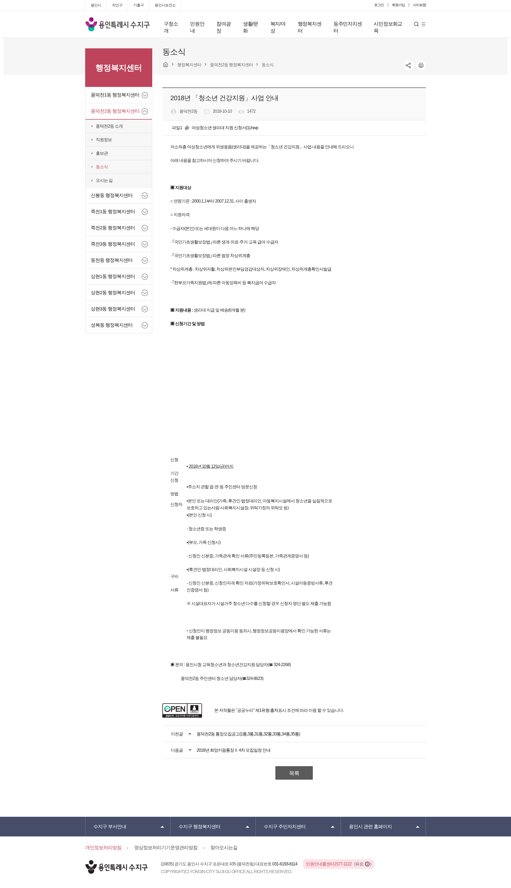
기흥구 (138, 5)
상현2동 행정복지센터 (113, 292)
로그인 (379, 5)
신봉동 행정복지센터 (112, 195)
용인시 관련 (370, 826)
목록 (294, 773)
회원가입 (398, 5)
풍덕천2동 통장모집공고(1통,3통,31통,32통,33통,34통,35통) (248, 734)
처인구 (117, 5)
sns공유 (409, 65)
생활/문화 (250, 27)
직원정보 (104, 139)
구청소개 (171, 27)
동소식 (102, 167)
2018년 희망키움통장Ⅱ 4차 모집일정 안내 (233, 750)
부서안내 (109, 826)
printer (421, 65)
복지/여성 (278, 27)
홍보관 (102, 153)
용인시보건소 (165, 5)
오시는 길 (104, 180)
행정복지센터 (310, 27)
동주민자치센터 (347, 27)
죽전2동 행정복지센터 (113, 227)
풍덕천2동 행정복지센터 (115, 111)
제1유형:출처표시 (270, 710)
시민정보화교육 (388, 27)
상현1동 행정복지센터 (113, 276)
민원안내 (197, 27)
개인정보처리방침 (103, 847)
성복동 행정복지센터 (112, 325)
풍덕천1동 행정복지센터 (115, 95)
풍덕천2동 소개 (109, 126)
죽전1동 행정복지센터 (113, 211)
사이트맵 (419, 5)
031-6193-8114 (285, 864)
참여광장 (223, 27)
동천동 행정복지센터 (112, 260)
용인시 (96, 5)
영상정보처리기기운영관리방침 (165, 847)
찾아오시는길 (223, 847)
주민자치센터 (285, 826)
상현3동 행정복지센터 (113, 309)
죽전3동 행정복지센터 (113, 244)
